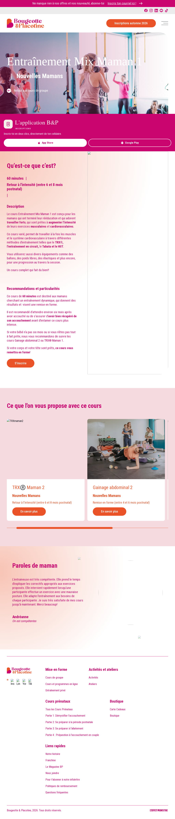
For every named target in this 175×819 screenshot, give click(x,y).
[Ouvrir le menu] (164, 23)
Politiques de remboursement (61, 786)
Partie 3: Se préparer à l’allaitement (64, 728)
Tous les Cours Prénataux (59, 709)
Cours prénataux (57, 701)
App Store (47, 142)
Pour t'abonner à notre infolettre (62, 779)
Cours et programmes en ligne (61, 684)
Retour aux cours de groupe (31, 90)
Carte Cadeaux (117, 709)
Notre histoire (52, 754)
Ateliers (93, 684)
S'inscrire (20, 363)
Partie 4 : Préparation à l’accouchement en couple (72, 735)
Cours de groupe (54, 677)
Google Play (132, 142)
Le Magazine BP (54, 766)
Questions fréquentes (56, 792)
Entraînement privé (55, 690)
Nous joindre (52, 773)
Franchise (50, 760)
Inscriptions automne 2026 (131, 23)
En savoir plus (29, 511)
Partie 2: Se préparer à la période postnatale (69, 722)
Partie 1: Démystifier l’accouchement (65, 715)
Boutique (116, 701)
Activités (93, 677)
